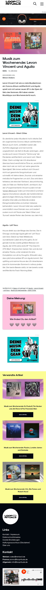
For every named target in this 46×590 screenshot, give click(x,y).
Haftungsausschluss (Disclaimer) (16, 542)
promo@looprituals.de (19, 559)
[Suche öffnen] (35, 4)
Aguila (30, 288)
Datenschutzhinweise (11, 537)
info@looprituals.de (20, 562)
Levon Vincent (38, 288)
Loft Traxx (6, 290)
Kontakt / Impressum (11, 534)
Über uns (6, 545)
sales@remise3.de (17, 557)
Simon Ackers (9, 78)
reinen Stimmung (10, 191)
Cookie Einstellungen (11, 540)
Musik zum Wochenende (19, 290)
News (15, 288)
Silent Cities (32, 290)
